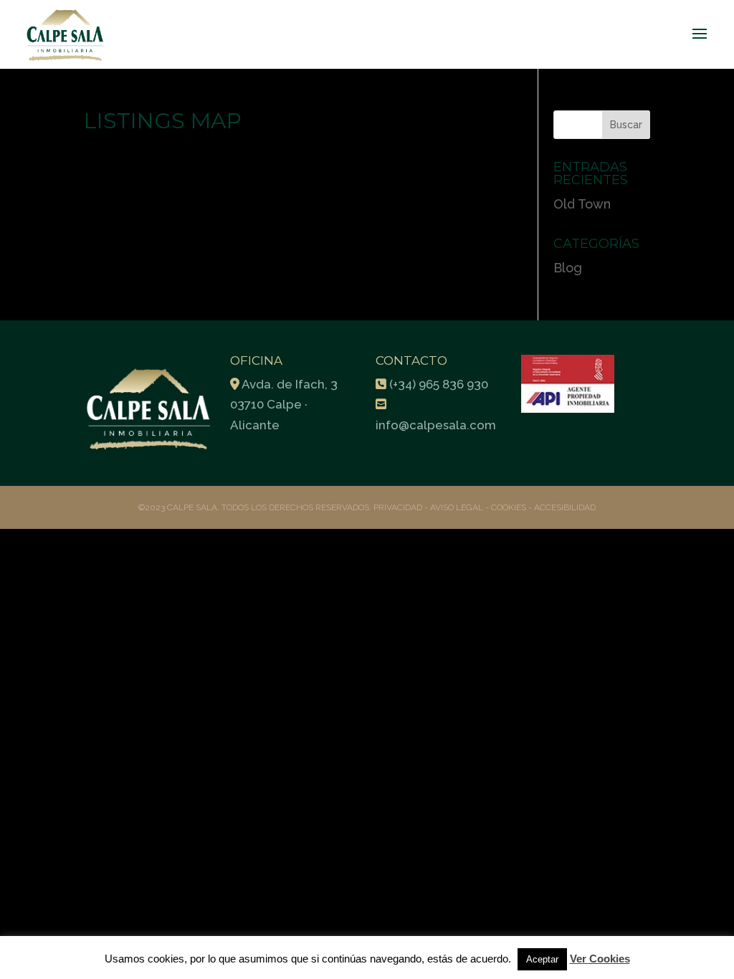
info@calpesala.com (436, 425)
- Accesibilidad (562, 507)
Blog (567, 267)
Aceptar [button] (542, 959)
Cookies (508, 507)
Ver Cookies (600, 958)
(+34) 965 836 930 (438, 384)
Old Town (582, 203)
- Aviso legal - (456, 507)
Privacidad (398, 507)
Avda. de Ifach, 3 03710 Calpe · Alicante (284, 405)
